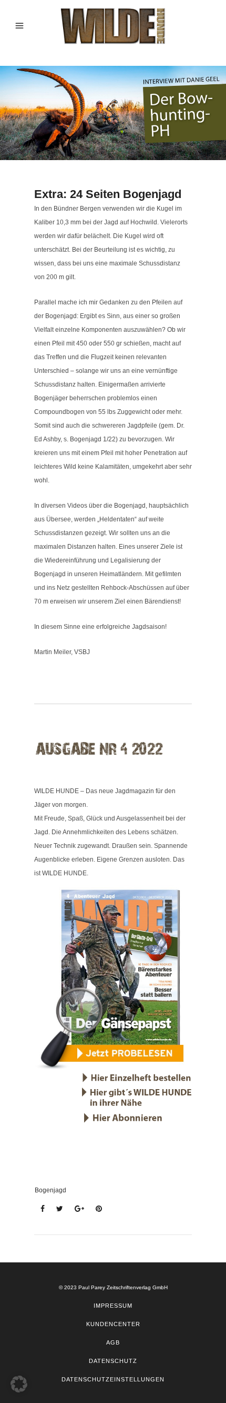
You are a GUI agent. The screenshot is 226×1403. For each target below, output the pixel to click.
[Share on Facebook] (39, 1209)
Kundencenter (113, 1324)
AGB (113, 1342)
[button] (19, 1384)
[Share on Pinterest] (95, 1209)
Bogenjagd (50, 1190)
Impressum (113, 1305)
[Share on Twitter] (56, 1209)
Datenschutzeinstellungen (113, 1379)
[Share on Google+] (76, 1209)
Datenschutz (113, 1361)
